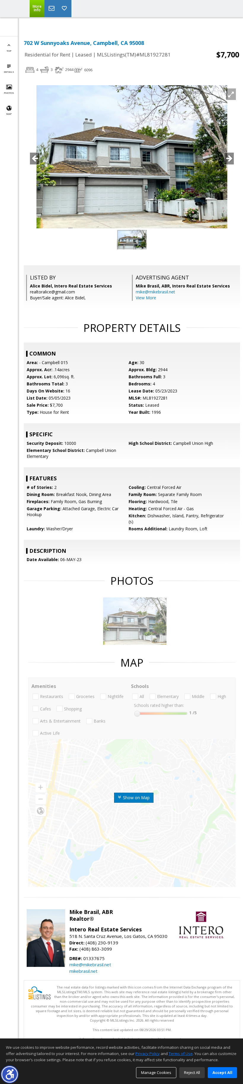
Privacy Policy (147, 1053)
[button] (9, 1074)
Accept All (222, 1072)
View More (146, 298)
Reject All (192, 1072)
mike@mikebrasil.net (155, 292)
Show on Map (136, 797)
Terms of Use (181, 1053)
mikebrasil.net (83, 971)
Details (9, 71)
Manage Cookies (156, 1072)
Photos (9, 92)
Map (9, 113)
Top (9, 50)
